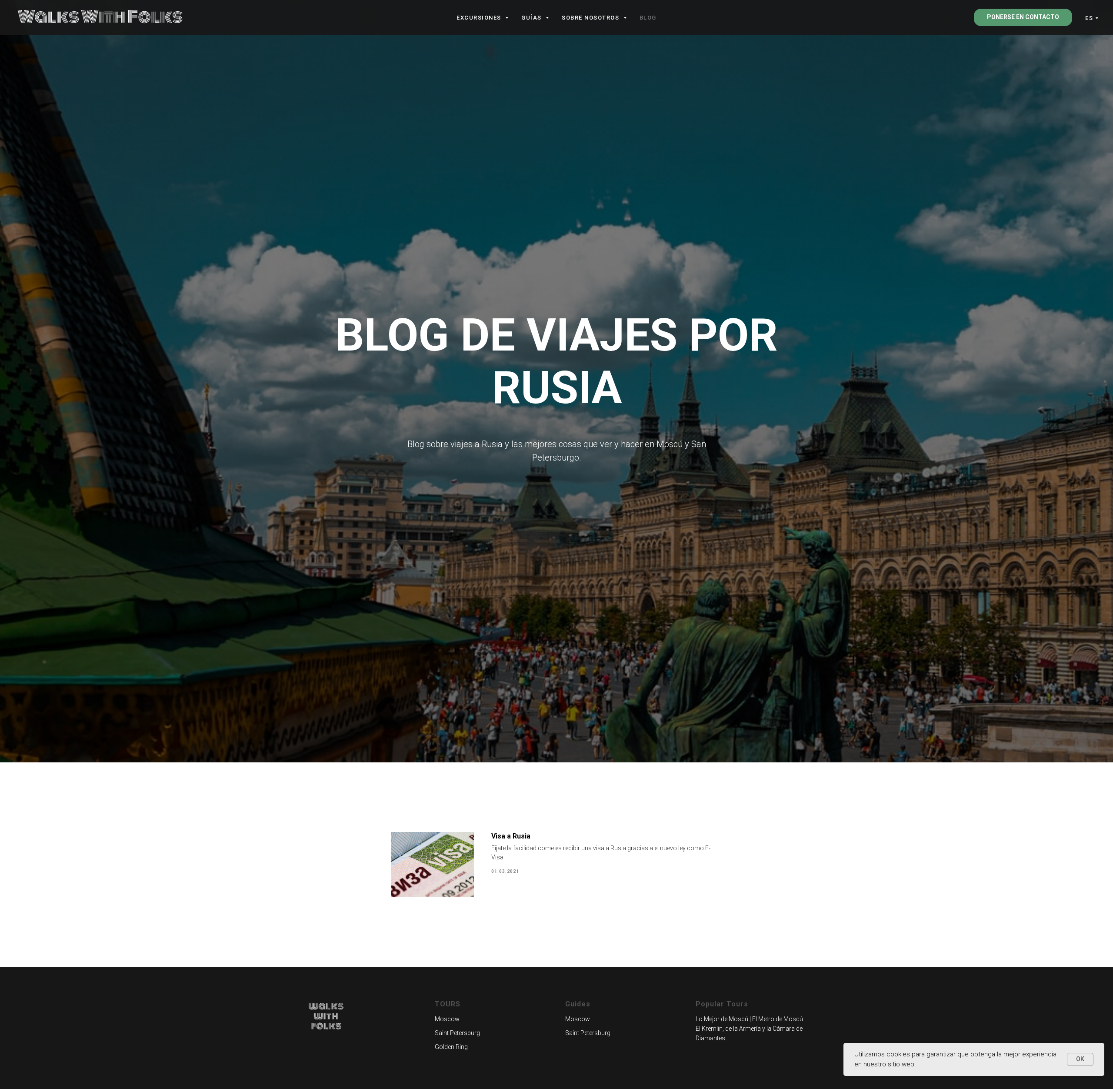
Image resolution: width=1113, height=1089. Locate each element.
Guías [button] (532, 17)
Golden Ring (451, 1046)
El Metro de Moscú (777, 1019)
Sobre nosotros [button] (591, 17)
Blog (648, 17)
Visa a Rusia (510, 836)
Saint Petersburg (457, 1032)
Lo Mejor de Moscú (722, 1019)
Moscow (447, 1019)
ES (1089, 18)
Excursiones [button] (480, 17)
